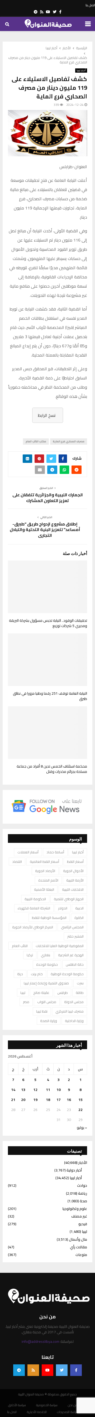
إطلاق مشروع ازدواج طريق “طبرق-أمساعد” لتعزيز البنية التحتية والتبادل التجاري (45, 529)
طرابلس (62, 992)
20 (23, 1099)
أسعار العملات (28, 852)
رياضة (82, 1193)
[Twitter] (62, 1370)
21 (13, 1099)
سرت (80, 983)
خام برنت (37, 974)
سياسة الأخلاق (17, 1405)
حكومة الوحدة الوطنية (67, 974)
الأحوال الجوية (73, 871)
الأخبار (82, 1162)
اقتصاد (17, 861)
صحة (83, 1201)
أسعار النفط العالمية (44, 861)
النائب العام (20, 946)
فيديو (82, 1223)
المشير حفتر (75, 936)
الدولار (62, 908)
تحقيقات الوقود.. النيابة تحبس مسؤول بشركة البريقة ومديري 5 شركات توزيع (48, 623)
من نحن (73, 1405)
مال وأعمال (78, 1239)
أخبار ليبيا (81, 70)
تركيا (30, 955)
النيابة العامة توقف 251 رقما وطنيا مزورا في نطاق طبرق (50, 696)
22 (80, 1109)
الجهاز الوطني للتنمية (69, 899)
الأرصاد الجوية (45, 871)
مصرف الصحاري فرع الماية (68, 441)
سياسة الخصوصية (47, 1405)
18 (48, 1099)
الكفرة (79, 917)
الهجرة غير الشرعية (71, 955)
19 (35, 1099)
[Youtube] (47, 1370)
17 (58, 1099)
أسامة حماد (55, 852)
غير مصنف (79, 1216)
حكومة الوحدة (47, 964)
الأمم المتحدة (48, 880)
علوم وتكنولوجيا (74, 1208)
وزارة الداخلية (74, 1021)
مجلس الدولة (74, 1002)
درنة (20, 974)
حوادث (82, 1185)
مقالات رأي (78, 1247)
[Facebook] (76, 1370)
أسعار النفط (75, 861)
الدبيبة (79, 908)
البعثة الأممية (44, 889)
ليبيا (22, 992)
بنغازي (45, 955)
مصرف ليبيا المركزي (69, 1011)
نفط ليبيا (42, 1011)
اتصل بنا (90, 5)
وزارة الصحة (48, 1021)
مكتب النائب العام (36, 441)
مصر (26, 1002)
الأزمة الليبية (75, 880)
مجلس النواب (46, 1002)
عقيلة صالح (41, 992)
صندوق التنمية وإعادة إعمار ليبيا (46, 983)
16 (69, 1099)
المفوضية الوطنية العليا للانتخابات (60, 946)
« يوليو (82, 1127)
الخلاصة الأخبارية (37, 1412)
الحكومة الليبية (35, 899)
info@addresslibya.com (40, 1341)
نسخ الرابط (46, 415)
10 (58, 1089)
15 (80, 1099)
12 (35, 1089)
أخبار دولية (74, 1170)
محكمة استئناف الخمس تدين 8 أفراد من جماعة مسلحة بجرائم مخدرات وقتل (52, 769)
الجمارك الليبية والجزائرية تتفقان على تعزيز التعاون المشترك (47, 497)
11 (48, 1089)
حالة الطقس (75, 964)
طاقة (80, 992)
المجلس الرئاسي (72, 927)
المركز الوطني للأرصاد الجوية (32, 927)
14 (13, 1089)
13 (23, 1089)
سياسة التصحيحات (67, 1412)
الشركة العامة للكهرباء (34, 908)
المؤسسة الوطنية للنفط (49, 917)
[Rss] (33, 1370)
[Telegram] (19, 1370)
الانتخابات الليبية (73, 889)
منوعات (81, 1254)
